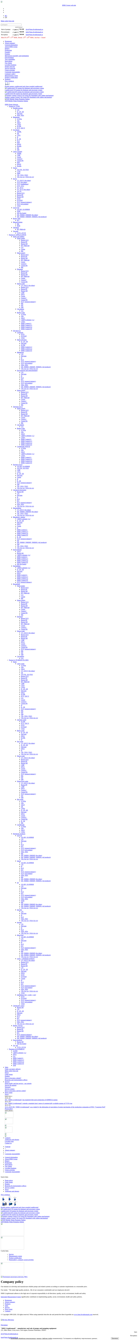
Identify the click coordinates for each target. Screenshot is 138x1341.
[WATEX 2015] (5, 1125)
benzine (19, 910)
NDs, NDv (20, 115)
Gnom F (19, 159)
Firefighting (16, 566)
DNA (23, 294)
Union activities (10, 70)
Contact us (8, 1143)
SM (18, 150)
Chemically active (18, 1006)
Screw (15, 179)
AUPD (15, 1051)
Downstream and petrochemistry (27, 370)
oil (18, 882)
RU (6, 16)
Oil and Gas (17, 331)
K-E (18, 141)
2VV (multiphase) (22, 184)
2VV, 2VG (20, 186)
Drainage (20, 269)
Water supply (21, 253)
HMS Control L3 (26, 325)
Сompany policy (10, 74)
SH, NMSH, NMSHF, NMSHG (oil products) (32, 217)
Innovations (8, 61)
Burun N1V (21, 193)
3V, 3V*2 (20, 188)
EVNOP (20, 200)
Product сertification (11, 77)
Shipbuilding (17, 508)
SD (18, 148)
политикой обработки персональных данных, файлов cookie (31, 1338)
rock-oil (19, 835)
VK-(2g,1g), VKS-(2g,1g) (25, 177)
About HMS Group (11, 47)
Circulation (20, 309)
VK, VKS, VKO (22, 175)
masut (19, 861)
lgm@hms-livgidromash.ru (34, 34)
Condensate (20, 825)
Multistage (16, 117)
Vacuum (15, 231)
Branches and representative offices (16, 1080)
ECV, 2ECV (21, 128)
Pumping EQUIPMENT (17, 1049)
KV (18, 220)
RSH (18, 226)
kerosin (19, 922)
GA (22, 247)
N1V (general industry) (24, 202)
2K (18, 133)
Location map (9, 1141)
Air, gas (15, 1045)
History (7, 48)
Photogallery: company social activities (21, 1260)
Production (8, 1163)
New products (9, 81)
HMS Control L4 (26, 327)
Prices (7, 1072)
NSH (18, 211)
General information (11, 45)
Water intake (21, 238)
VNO (19, 206)
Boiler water (21, 312)
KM (18, 142)
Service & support (10, 1085)
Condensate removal (23, 446)
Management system (11, 76)
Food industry (17, 550)
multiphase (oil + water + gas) (26, 995)
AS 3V (19, 191)
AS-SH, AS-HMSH (23, 209)
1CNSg (19, 119)
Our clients (8, 63)
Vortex (15, 168)
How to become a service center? (15, 1091)
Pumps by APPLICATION (17, 235)
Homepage (8, 41)
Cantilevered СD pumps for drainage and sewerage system (23, 90)
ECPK (19, 126)
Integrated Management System (11, 1297)
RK (18, 224)
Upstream (20, 332)
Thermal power (18, 407)
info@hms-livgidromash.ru (34, 32)
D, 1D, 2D (20, 112)
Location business (10, 65)
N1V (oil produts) (22, 204)
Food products (17, 1040)
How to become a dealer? (13, 1078)
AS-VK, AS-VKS (23, 170)
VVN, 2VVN (21, 233)
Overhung (16, 130)
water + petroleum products (25, 958)
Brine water (20, 730)
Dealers (7, 1076)
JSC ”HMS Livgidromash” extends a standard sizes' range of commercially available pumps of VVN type (38, 1103)
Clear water (20, 664)
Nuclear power (17, 464)
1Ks (18, 121)
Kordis (19, 146)
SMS (18, 173)
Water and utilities (18, 236)
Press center (8, 1092)
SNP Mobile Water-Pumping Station (16, 101)
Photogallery (9, 1109)
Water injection (22, 340)
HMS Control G (26, 323)
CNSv (19, 124)
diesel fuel (20, 935)
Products (7, 79)
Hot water (20, 799)
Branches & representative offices (15, 1186)
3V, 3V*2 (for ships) (23, 189)
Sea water (20, 741)
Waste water (21, 284)
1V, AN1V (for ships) (24, 180)
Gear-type (16, 208)
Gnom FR (20, 160)
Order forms (9, 1074)
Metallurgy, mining (19, 517)
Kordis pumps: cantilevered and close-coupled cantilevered (23, 86)
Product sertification (15, 1258)
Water (15, 662)
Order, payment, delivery (13, 1069)
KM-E (19, 144)
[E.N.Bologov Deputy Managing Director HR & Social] (9, 1117)
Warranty (8, 1087)
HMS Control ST (26, 329)
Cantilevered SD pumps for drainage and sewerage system (23, 94)
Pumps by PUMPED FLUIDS (18, 660)
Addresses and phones (12, 1139)
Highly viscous (18, 1025)
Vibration (16, 227)
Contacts (7, 1138)
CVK (19, 171)
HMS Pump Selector (11, 104)
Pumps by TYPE (14, 106)
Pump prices (9, 1180)
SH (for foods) (21, 213)
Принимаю (115, 1338)
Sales (6, 1067)
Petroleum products (19, 834)
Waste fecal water (22, 781)
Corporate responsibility (12, 72)
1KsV (19, 122)
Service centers (9, 1089)
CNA (19, 135)
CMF (18, 155)
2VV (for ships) (22, 182)
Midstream (20, 352)
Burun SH (20, 197)
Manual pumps (17, 222)
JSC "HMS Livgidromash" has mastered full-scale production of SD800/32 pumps (31, 1100)
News (7, 1094)
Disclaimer (4, 1325)
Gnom (19, 157)
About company (10, 43)
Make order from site (7, 21)
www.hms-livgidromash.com (83, 1314)
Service (7, 1082)
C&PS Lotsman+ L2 (27, 320)
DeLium (19, 113)
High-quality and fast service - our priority (18, 1083)
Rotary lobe (16, 218)
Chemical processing (19, 490)
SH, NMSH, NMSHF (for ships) (27, 215)
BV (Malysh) (21, 229)
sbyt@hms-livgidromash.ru (34, 29)
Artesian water (21, 720)
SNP (14, 1065)
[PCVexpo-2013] (9, 1123)
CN (18, 110)
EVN (18, 198)
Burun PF (20, 195)
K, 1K (19, 139)
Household (16, 584)
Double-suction (18, 108)
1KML (19, 132)
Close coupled (17, 151)
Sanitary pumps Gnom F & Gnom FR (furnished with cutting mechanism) (28, 97)
